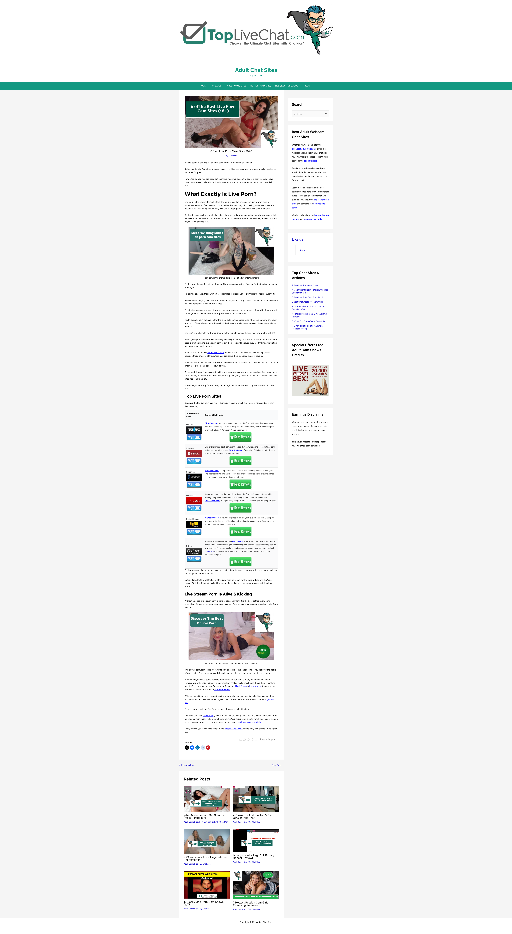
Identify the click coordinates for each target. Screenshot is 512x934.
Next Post (278, 765)
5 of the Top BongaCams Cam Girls (308, 321)
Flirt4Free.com (211, 423)
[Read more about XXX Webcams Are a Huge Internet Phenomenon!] (207, 841)
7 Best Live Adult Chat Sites (305, 285)
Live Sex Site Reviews (286, 85)
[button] (207, 85)
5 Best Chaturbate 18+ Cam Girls (307, 302)
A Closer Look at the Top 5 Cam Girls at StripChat (253, 817)
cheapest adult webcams (304, 149)
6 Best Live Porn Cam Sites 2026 (307, 297)
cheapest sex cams (234, 728)
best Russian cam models (249, 722)
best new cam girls (207, 822)
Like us (297, 239)
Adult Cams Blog (191, 822)
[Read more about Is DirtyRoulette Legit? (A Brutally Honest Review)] (256, 840)
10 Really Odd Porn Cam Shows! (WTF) (204, 903)
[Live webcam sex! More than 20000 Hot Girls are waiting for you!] (310, 380)
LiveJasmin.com (212, 501)
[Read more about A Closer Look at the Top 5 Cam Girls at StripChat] (256, 799)
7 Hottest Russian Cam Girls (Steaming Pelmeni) (250, 904)
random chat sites (215, 352)
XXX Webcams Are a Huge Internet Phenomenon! (206, 858)
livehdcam (209, 551)
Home (203, 85)
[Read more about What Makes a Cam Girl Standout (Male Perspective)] (207, 799)
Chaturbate (208, 715)
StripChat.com (235, 450)
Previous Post (187, 765)
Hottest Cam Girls (260, 85)
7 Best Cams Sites (236, 85)
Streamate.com (212, 470)
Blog (307, 85)
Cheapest (217, 85)
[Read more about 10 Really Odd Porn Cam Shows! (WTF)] (207, 884)
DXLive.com (237, 541)
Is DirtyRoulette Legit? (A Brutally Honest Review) (254, 856)
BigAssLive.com (212, 518)
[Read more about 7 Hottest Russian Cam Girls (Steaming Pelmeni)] (256, 884)
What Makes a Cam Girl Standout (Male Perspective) (205, 816)
